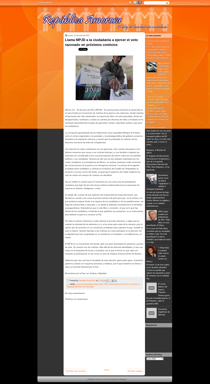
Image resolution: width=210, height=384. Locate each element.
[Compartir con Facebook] (112, 280)
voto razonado (88, 287)
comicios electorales (84, 284)
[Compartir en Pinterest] (115, 280)
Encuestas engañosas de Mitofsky (164, 312)
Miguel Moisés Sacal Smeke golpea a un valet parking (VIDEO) (164, 69)
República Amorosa (95, 379)
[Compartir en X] (110, 280)
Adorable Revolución (87, 280)
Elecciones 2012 (101, 284)
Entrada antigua (135, 371)
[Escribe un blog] (107, 280)
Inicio (106, 370)
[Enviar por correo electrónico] (104, 280)
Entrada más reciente (76, 371)
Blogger (123, 379)
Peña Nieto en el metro (155, 128)
